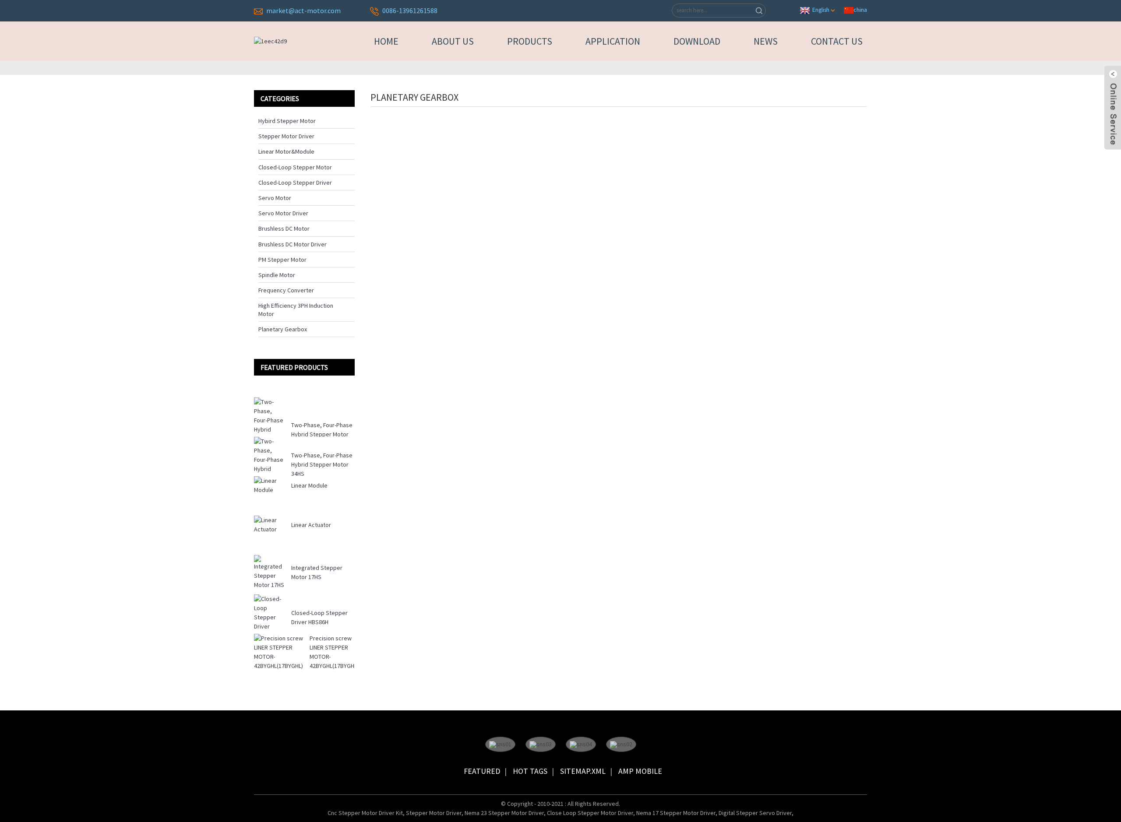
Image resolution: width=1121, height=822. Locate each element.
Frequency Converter (286, 290)
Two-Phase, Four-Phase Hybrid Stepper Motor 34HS (322, 464)
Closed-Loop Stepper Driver (295, 182)
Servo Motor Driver (283, 213)
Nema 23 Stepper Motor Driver (504, 813)
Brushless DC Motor (284, 228)
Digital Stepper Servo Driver (755, 813)
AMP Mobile (640, 771)
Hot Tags (530, 771)
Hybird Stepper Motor (287, 121)
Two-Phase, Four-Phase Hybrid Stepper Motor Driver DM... (322, 434)
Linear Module (309, 485)
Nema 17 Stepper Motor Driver (676, 813)
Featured (482, 771)
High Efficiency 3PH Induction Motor (295, 309)
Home (386, 41)
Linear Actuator (311, 525)
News (766, 41)
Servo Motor (274, 198)
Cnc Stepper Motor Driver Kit (365, 813)
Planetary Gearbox (282, 329)
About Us (453, 41)
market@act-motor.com (303, 10)
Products (529, 41)
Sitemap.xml (583, 771)
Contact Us (837, 41)
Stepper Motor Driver (286, 136)
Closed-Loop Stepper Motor (295, 167)
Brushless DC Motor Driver (292, 244)
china (860, 10)
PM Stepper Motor (282, 259)
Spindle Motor (276, 275)
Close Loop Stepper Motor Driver (590, 813)
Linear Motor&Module (286, 151)
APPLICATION (612, 41)
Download (696, 41)
